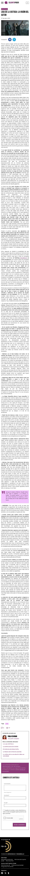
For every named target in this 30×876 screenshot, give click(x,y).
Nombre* (6, 795)
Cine (7, 723)
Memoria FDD (10, 861)
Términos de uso (5, 865)
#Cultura (4, 9)
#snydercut (23, 258)
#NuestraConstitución (7, 859)
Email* (5, 802)
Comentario (7, 783)
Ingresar (27, 3)
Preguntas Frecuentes (7, 866)
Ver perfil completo (13, 738)
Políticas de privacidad (17, 865)
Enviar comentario (19, 824)
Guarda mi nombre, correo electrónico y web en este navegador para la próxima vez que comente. (14, 812)
